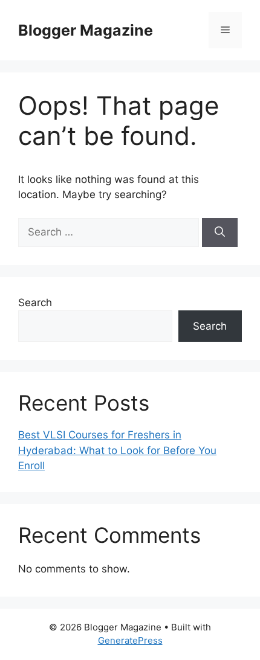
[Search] (220, 232)
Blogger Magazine (85, 30)
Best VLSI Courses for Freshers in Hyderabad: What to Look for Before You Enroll (117, 450)
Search (35, 302)
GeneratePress (130, 640)
